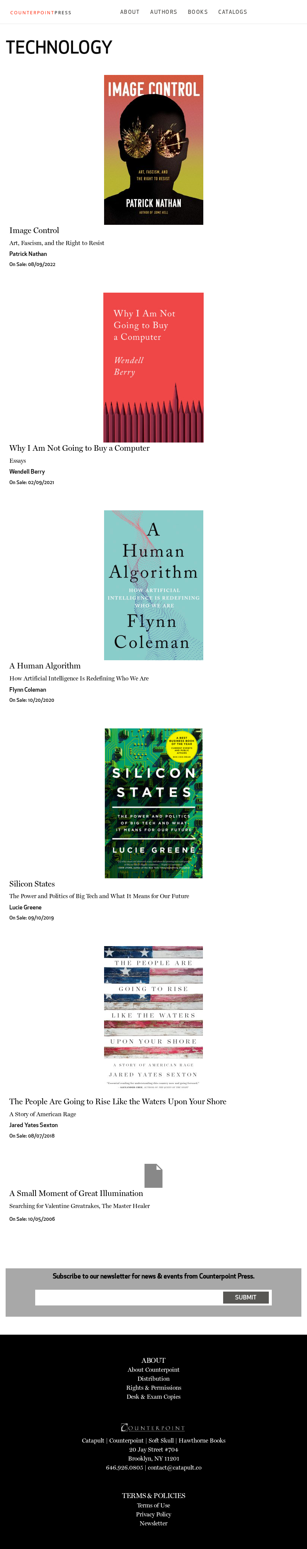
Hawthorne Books (202, 1440)
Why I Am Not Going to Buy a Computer (79, 448)
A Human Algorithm (45, 665)
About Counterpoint (154, 1369)
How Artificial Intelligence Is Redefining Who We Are (79, 678)
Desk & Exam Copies (153, 1396)
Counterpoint (126, 1440)
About (130, 12)
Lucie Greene (25, 908)
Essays (17, 460)
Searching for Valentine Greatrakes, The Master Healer (79, 1206)
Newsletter (153, 1523)
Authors (163, 12)
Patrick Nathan (28, 254)
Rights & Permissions (153, 1387)
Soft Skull (161, 1440)
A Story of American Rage (42, 1114)
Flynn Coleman (27, 690)
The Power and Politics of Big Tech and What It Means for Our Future (99, 896)
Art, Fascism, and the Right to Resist (56, 243)
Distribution (153, 1378)
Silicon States (32, 883)
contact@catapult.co (174, 1467)
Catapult (93, 1440)
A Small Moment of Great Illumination (76, 1193)
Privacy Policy (153, 1514)
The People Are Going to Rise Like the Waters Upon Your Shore (118, 1101)
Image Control (34, 230)
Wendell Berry (27, 472)
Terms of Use (153, 1505)
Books (198, 12)
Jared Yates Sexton (33, 1126)
